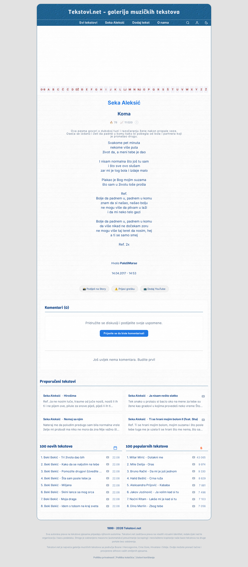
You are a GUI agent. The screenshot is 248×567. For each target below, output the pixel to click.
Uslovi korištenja (145, 557)
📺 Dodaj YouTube (154, 288)
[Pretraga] (187, 22)
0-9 (43, 89)
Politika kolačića (125, 557)
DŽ (77, 89)
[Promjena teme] (206, 22)
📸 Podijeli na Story (94, 288)
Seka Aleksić (124, 103)
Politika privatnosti (103, 557)
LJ (125, 89)
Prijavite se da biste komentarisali (124, 333)
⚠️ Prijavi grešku (125, 288)
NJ (139, 89)
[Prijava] (197, 22)
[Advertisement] (124, 55)
